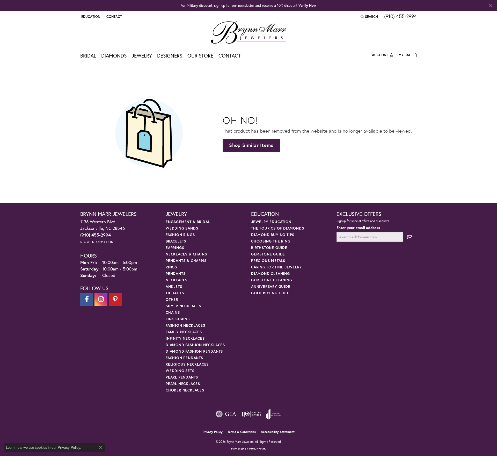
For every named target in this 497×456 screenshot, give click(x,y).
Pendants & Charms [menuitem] (186, 260)
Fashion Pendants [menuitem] (184, 357)
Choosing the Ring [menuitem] (270, 241)
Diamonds (114, 55)
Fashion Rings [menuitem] (180, 234)
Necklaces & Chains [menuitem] (186, 254)
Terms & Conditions (242, 432)
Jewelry (142, 55)
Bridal (88, 55)
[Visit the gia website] (226, 414)
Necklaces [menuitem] (176, 279)
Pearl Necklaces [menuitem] (183, 383)
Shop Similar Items (251, 145)
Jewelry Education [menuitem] (271, 221)
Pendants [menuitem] (175, 273)
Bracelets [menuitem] (176, 241)
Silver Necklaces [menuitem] (183, 305)
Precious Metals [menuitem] (268, 260)
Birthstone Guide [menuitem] (269, 247)
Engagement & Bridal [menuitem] (188, 221)
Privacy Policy (213, 432)
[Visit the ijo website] (251, 414)
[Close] (490, 5)
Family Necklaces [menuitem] (184, 331)
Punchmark (257, 448)
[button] (90, 16)
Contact (229, 55)
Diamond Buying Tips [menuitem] (272, 234)
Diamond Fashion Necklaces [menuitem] (195, 344)
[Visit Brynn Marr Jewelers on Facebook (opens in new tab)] (86, 299)
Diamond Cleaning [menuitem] (270, 273)
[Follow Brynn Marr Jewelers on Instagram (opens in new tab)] (100, 299)
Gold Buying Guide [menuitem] (271, 292)
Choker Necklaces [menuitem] (185, 390)
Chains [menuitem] (173, 312)
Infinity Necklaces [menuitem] (185, 338)
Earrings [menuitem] (175, 247)
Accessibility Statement (278, 432)
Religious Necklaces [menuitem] (187, 364)
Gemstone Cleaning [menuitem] (271, 279)
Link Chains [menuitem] (178, 318)
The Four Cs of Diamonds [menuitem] (277, 228)
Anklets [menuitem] (174, 286)
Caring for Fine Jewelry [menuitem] (276, 267)
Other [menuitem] (172, 299)
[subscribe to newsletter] (410, 237)
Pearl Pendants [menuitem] (182, 377)
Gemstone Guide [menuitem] (268, 254)
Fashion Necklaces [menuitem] (185, 325)
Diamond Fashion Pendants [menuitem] (194, 351)
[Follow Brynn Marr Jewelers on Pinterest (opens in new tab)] (115, 299)
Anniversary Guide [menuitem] (270, 286)
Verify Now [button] (307, 5)
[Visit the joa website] (273, 414)
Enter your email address (358, 227)
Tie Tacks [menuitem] (175, 292)
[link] (113, 16)
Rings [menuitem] (171, 267)
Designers (169, 55)
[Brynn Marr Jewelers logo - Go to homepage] (248, 32)
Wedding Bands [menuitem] (182, 228)
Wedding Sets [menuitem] (180, 370)
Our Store (200, 55)
